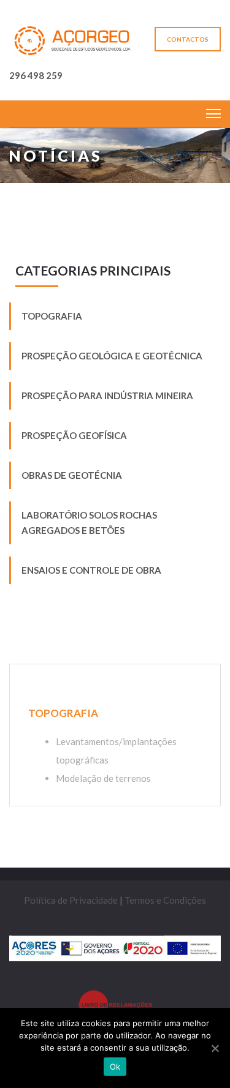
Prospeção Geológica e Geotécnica (111, 355)
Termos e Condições (165, 900)
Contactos (188, 39)
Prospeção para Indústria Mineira (107, 395)
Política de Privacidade (71, 900)
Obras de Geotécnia (71, 475)
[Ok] (215, 1048)
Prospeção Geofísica (74, 435)
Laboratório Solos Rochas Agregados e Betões (89, 522)
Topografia (51, 315)
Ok (115, 1066)
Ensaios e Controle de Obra (91, 570)
